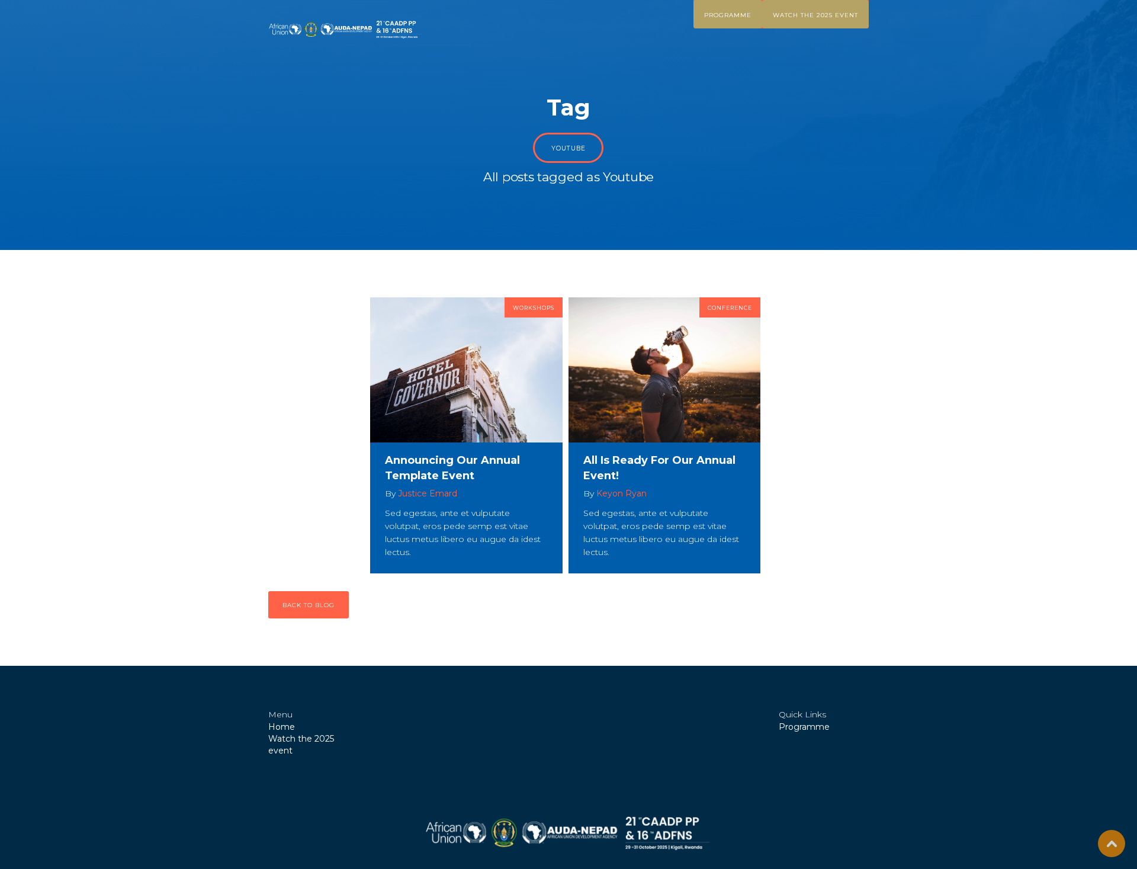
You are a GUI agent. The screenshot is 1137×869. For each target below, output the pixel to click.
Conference (730, 307)
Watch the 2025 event (815, 15)
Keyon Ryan (621, 493)
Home (281, 727)
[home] (345, 29)
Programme (727, 15)
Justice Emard (427, 493)
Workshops (533, 307)
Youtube (568, 148)
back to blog (308, 605)
